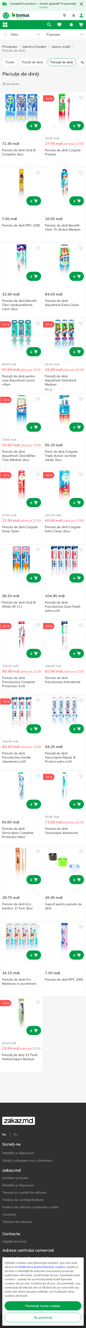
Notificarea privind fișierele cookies (41, 1267)
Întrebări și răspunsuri (18, 1153)
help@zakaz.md (14, 1241)
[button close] (81, 4)
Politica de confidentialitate (23, 1200)
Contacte (9, 1214)
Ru (16, 1134)
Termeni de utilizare (17, 1222)
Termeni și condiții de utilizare (24, 1192)
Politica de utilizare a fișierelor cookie (30, 1207)
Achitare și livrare (15, 1178)
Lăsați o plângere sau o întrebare (27, 1160)
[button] (64, 15)
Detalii (43, 7)
